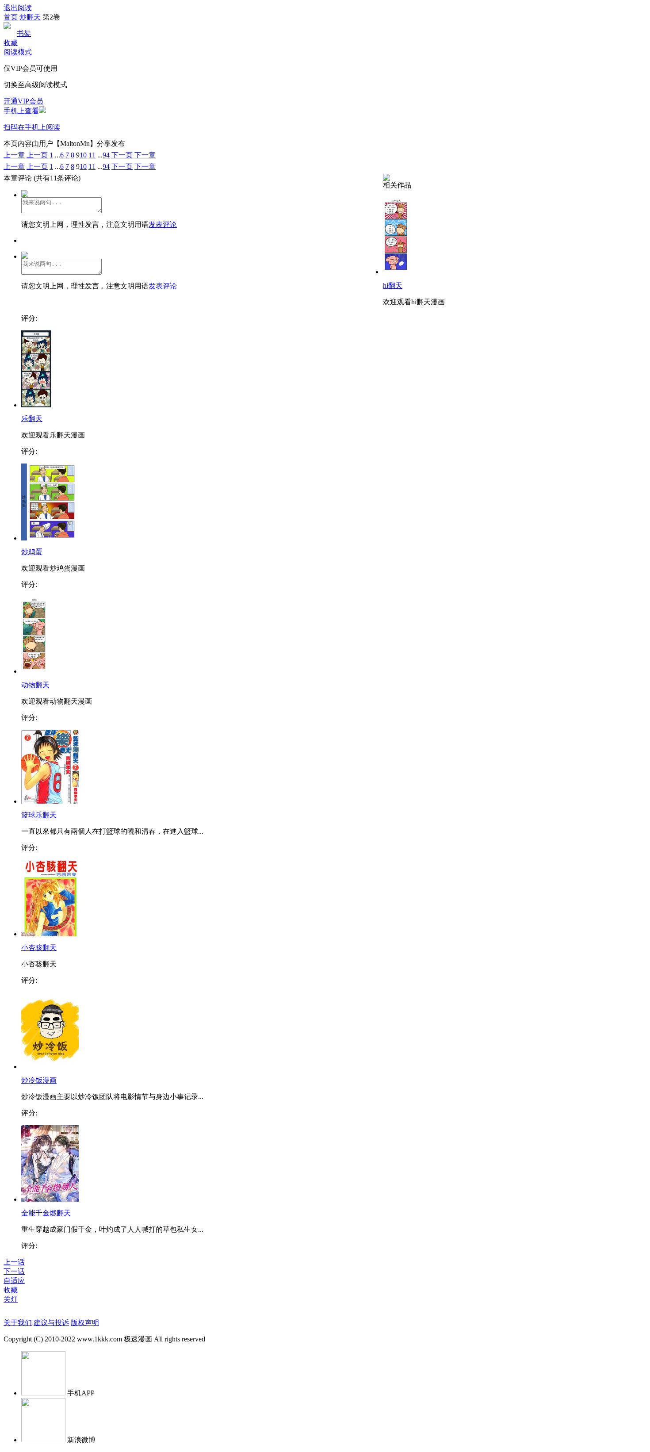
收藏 (11, 42)
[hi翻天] (396, 272)
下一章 (145, 155)
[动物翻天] (34, 671)
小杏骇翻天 (39, 947)
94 (106, 155)
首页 (11, 17)
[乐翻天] (36, 405)
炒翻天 (30, 17)
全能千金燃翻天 (46, 1213)
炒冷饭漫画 (39, 1080)
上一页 (37, 155)
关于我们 (18, 1322)
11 (92, 155)
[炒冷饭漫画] (50, 1066)
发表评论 (163, 224)
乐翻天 (31, 418)
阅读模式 (18, 52)
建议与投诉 (51, 1322)
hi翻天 (392, 285)
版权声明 (85, 1322)
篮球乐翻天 (39, 815)
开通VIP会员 (23, 101)
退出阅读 (18, 7)
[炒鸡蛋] (48, 538)
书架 (24, 33)
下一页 (122, 155)
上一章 (14, 155)
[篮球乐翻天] (50, 801)
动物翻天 (35, 685)
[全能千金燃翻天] (50, 1199)
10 (83, 155)
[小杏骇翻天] (50, 934)
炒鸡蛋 (31, 552)
